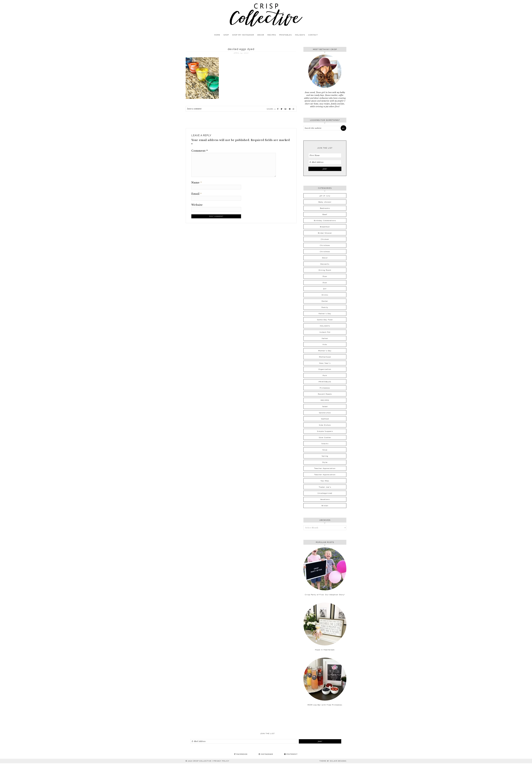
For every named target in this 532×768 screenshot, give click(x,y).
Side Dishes (325, 425)
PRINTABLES (325, 382)
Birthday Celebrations (325, 221)
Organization (325, 369)
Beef (325, 214)
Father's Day (325, 314)
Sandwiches (325, 413)
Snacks (324, 444)
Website (197, 204)
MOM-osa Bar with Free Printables (325, 705)
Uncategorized (325, 493)
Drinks (325, 295)
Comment (199, 150)
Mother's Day (325, 351)
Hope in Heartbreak (325, 650)
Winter (324, 506)
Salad (325, 406)
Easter (325, 301)
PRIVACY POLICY (221, 761)
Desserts (324, 264)
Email (196, 193)
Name (196, 182)
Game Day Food (325, 320)
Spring (325, 456)
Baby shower (325, 202)
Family (325, 307)
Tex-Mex (325, 481)
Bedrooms (325, 208)
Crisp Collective (266, 15)
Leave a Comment (194, 109)
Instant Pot (324, 332)
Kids (325, 344)
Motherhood (325, 357)
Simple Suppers (325, 431)
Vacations (325, 499)
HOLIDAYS (325, 326)
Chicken (325, 239)
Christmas (325, 245)
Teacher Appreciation (325, 468)
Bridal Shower (325, 233)
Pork (325, 375)
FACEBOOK (242, 754)
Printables (325, 388)
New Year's (325, 363)
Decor (325, 258)
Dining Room (325, 270)
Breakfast (325, 227)
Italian (325, 338)
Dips (325, 276)
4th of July (324, 196)
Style (325, 462)
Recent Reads (325, 394)
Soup (324, 450)
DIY (325, 289)
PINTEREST (292, 754)
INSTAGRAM (266, 754)
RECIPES (325, 400)
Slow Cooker (325, 437)
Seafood (325, 419)
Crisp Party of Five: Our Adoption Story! (325, 595)
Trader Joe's (325, 487)
